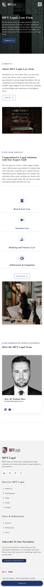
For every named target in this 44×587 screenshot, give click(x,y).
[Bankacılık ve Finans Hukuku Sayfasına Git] (22, 239)
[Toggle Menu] (40, 4)
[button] (22, 583)
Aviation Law (22, 228)
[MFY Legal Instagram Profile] (15, 473)
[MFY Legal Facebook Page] (10, 473)
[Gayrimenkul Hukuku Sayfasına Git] (22, 200)
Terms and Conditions (8, 578)
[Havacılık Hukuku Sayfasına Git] (22, 220)
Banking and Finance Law (22, 247)
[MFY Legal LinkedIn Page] (4, 473)
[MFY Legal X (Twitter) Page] (21, 473)
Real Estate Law (22, 209)
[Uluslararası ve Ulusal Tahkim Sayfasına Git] (22, 258)
